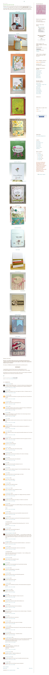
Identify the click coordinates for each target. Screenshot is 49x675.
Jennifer (7, 437)
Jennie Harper (38, 86)
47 (5, 637)
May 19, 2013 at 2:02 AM (10, 428)
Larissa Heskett (8, 383)
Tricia (7, 503)
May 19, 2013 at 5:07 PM (10, 602)
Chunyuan (8, 401)
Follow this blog (41, 116)
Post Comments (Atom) (11, 670)
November (40, 155)
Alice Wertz (38, 141)
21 (5, 493)
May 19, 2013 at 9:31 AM (10, 525)
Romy (7, 467)
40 (5, 599)
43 (5, 615)
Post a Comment (6, 666)
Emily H (7, 546)
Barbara (7, 583)
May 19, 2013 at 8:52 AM (10, 514)
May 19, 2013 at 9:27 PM (10, 629)
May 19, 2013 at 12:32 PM (10, 560)
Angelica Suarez (39, 70)
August (39, 159)
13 (5, 452)
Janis (7, 457)
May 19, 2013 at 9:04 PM (10, 623)
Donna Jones (8, 424)
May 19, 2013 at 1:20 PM (10, 570)
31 (5, 551)
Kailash (7, 516)
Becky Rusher (8, 493)
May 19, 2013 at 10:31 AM (10, 544)
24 (5, 511)
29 (5, 541)
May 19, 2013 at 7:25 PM (10, 607)
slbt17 (7, 644)
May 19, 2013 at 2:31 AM (10, 434)
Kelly (7, 562)
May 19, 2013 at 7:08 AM (10, 480)
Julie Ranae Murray (18, 227)
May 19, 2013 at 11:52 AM (10, 549)
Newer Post (5, 668)
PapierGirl (8, 541)
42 (5, 609)
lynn (7, 472)
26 (5, 521)
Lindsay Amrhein (18, 314)
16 (5, 467)
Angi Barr (17, 33)
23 (5, 503)
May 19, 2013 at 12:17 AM (10, 387)
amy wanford (38, 146)
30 (5, 546)
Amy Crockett (18, 11)
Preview (37, 50)
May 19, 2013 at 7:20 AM (10, 485)
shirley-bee (8, 452)
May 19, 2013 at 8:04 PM (10, 613)
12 (5, 447)
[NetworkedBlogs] (41, 115)
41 (5, 604)
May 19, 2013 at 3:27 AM (10, 455)
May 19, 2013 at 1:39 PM (10, 575)
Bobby (7, 604)
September (40, 158)
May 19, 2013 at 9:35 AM (10, 530)
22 (5, 498)
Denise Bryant (8, 651)
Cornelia (7, 632)
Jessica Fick (18, 183)
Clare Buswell (38, 71)
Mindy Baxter (38, 76)
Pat (6, 462)
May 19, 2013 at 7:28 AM (10, 490)
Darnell (7, 412)
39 (5, 594)
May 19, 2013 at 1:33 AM (10, 416)
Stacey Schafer (38, 93)
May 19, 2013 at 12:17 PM (10, 555)
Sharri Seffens (17, 336)
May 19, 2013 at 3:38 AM (10, 465)
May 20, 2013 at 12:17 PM (10, 659)
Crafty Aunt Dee (9, 637)
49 (5, 651)
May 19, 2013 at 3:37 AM (10, 460)
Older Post (30, 668)
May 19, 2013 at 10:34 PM (10, 654)
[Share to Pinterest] (17, 377)
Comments (39, 111)
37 (5, 583)
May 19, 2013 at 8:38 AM (10, 509)
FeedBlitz (37, 51)
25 (5, 516)
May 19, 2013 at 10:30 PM (10, 649)
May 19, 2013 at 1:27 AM (10, 410)
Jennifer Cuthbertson (17, 161)
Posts (38, 109)
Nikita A (7, 406)
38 (5, 589)
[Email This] (13, 377)
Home (18, 668)
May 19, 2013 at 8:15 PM (10, 618)
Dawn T (7, 447)
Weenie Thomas (9, 442)
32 (5, 557)
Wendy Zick (8, 557)
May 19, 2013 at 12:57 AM (10, 392)
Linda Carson (8, 589)
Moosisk (7, 609)
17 (5, 472)
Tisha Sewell (8, 498)
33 (5, 562)
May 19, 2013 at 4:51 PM (10, 597)
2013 (38, 153)
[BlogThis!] (14, 377)
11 (5, 442)
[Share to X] (15, 377)
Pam (7, 615)
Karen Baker (18, 249)
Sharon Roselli (8, 656)
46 (5, 632)
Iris (6, 594)
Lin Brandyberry (18, 271)
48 (5, 644)
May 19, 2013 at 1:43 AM (10, 422)
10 (5, 437)
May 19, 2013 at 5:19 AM (10, 475)
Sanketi (7, 511)
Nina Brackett (38, 77)
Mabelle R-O (38, 75)
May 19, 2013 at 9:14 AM (10, 519)
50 (5, 656)
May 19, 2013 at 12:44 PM (10, 565)
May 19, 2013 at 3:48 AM (10, 470)
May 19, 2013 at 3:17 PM (10, 580)
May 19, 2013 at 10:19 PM (10, 642)
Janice (7, 418)
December (40, 154)
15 (5, 462)
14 (5, 457)
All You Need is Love (39, 142)
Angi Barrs (38, 148)
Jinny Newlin (18, 205)
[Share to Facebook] (16, 377)
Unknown (8, 477)
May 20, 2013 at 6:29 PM (10, 664)
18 (5, 477)
